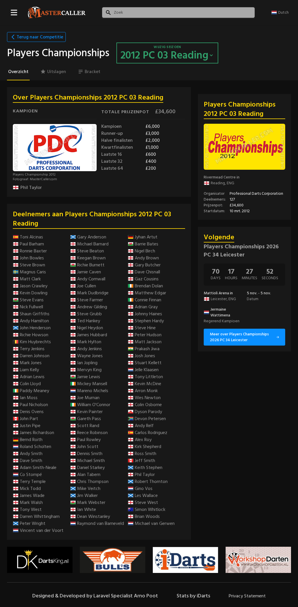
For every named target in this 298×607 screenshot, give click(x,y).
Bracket (92, 71)
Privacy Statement (247, 596)
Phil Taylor (31, 187)
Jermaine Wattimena (220, 312)
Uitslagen (56, 71)
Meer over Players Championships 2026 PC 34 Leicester (239, 337)
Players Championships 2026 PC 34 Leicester (241, 250)
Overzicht (18, 71)
